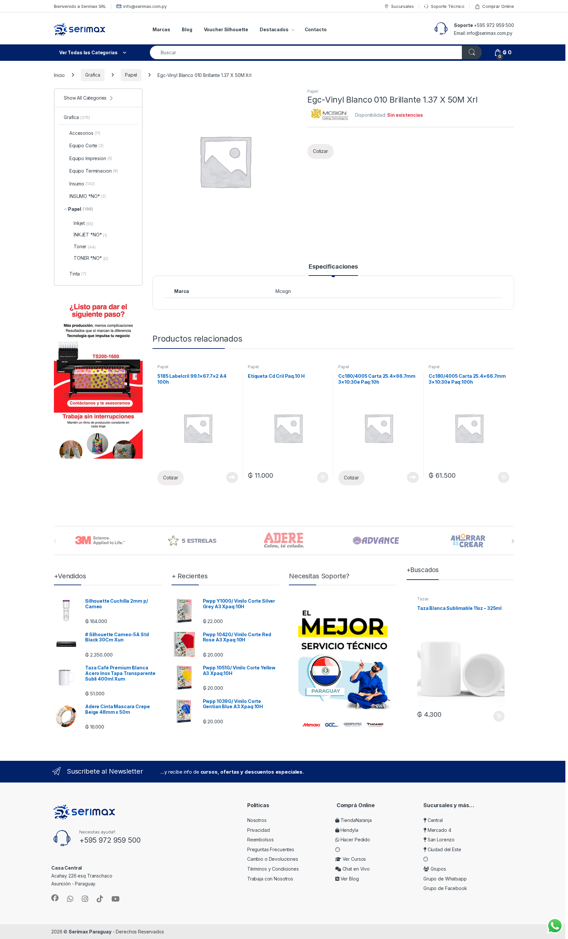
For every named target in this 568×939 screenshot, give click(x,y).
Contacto (316, 29)
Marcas (161, 29)
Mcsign (283, 291)
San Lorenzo (440, 839)
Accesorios (84, 133)
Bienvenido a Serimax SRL (80, 6)
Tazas (423, 598)
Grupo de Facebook (445, 888)
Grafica (92, 75)
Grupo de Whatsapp (445, 878)
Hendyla (348, 830)
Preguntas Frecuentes (270, 849)
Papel (131, 75)
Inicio (59, 75)
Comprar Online (498, 6)
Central (434, 820)
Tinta (77, 274)
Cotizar (320, 151)
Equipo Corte (86, 145)
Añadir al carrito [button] (321, 477)
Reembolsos (260, 839)
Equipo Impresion (90, 158)
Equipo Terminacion (93, 171)
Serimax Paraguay (90, 931)
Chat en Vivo (355, 869)
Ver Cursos (353, 859)
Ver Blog (349, 878)
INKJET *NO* (90, 235)
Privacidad (258, 830)
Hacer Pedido (354, 839)
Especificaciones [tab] (333, 267)
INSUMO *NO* (87, 196)
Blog (187, 29)
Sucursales (402, 6)
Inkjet (83, 223)
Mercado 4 (438, 830)
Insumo (81, 183)
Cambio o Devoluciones (272, 859)
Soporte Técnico (447, 6)
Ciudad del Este (443, 849)
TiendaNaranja (355, 820)
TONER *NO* (91, 258)
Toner (85, 247)
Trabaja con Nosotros (270, 878)
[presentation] (512, 541)
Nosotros (257, 820)
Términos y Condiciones (273, 869)
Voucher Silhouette (226, 29)
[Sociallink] (55, 898)
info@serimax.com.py (144, 6)
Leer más (232, 477)
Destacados (274, 29)
